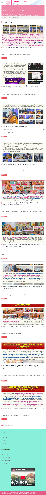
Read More (4, 98)
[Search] (44, 2)
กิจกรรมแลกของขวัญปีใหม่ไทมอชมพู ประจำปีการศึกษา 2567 (18, 326)
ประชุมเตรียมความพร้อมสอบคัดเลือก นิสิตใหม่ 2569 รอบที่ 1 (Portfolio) (21, 47)
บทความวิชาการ (4, 453)
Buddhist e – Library (4, 454)
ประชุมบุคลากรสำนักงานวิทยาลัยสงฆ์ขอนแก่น (15, 126)
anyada (4, 91)
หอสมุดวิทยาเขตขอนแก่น (5, 461)
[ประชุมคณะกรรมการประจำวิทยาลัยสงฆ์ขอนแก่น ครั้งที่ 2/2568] (23, 152)
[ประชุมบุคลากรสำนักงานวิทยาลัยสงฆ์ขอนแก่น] (23, 114)
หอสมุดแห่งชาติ (4, 463)
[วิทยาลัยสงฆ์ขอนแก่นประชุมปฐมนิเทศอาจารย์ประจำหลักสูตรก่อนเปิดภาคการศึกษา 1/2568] (23, 73)
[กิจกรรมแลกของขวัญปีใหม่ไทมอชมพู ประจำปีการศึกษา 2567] (23, 314)
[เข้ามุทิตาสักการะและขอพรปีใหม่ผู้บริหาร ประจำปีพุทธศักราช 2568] (23, 396)
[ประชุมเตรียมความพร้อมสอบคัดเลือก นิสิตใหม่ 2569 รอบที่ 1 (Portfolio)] (23, 35)
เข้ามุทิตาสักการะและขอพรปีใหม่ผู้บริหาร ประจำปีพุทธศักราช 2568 (20, 408)
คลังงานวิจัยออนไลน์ (5, 458)
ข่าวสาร (43, 91)
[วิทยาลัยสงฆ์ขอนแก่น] (23, 2)
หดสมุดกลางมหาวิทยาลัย (5, 460)
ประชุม (44, 129)
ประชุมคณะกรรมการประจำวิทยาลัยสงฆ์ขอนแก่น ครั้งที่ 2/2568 (19, 164)
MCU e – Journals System (5, 457)
